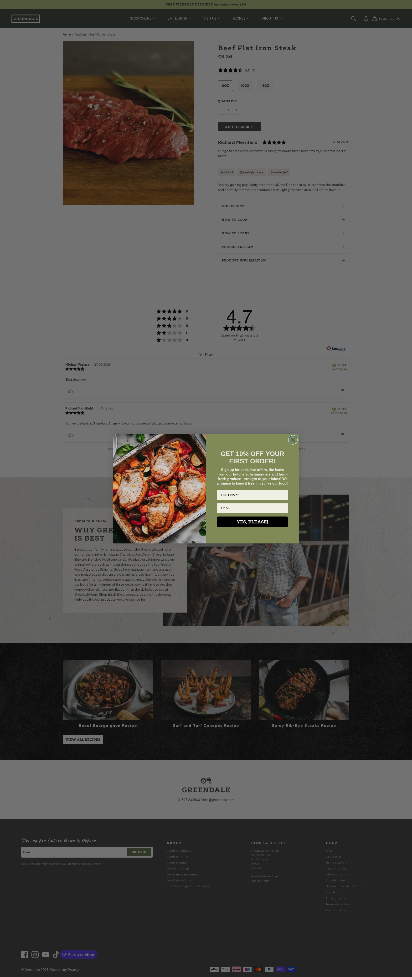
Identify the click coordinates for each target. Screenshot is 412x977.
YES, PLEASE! (252, 521)
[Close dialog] (293, 440)
